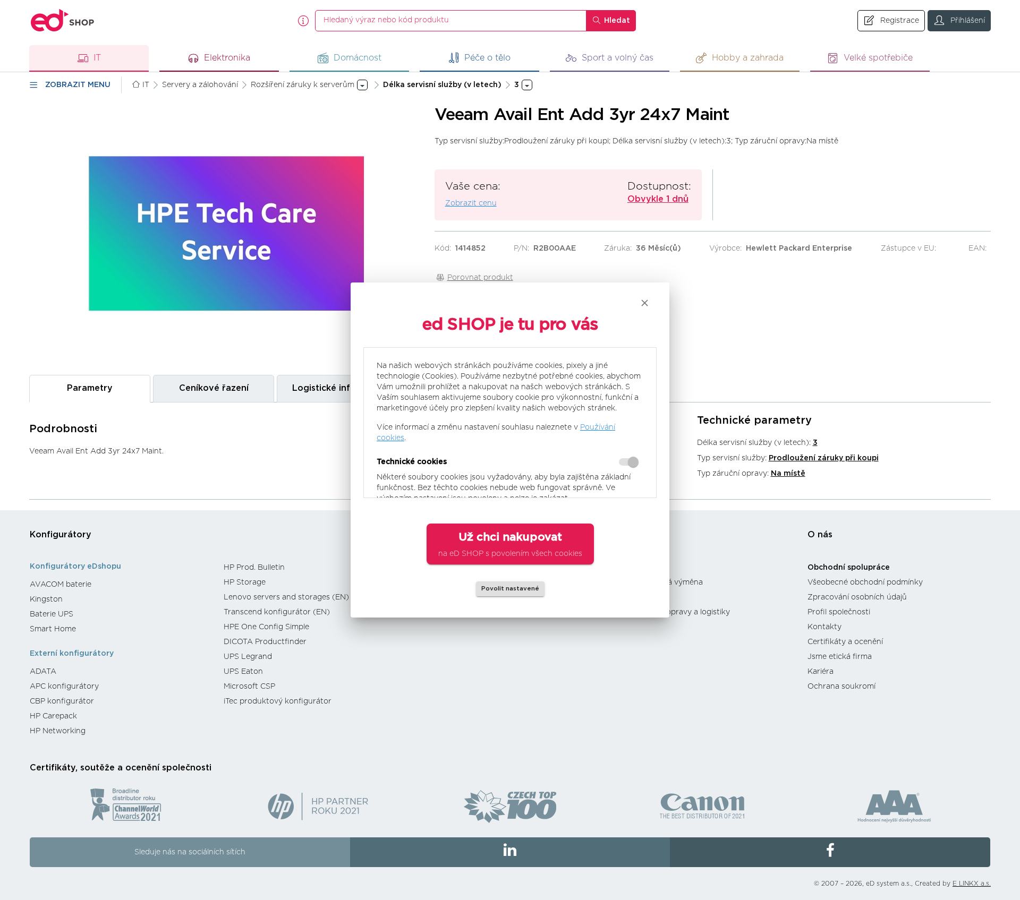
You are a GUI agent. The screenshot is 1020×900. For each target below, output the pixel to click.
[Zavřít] (645, 303)
